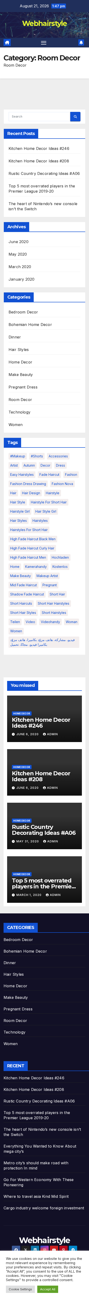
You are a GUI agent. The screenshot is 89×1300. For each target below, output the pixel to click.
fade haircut (49, 475)
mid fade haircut (23, 585)
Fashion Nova (62, 484)
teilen (15, 622)
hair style (17, 502)
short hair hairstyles (53, 603)
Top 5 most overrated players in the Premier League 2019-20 (43, 886)
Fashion (71, 475)
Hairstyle (52, 493)
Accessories (58, 456)
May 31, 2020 (28, 841)
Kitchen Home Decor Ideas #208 (39, 161)
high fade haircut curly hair (32, 548)
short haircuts (21, 603)
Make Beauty (21, 374)
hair (13, 493)
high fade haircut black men (33, 539)
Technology (19, 412)
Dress (60, 465)
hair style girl (45, 511)
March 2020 (20, 266)
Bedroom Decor (23, 312)
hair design (31, 493)
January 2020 (21, 279)
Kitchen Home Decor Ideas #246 (39, 148)
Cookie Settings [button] (20, 1289)
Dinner (15, 337)
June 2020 (18, 241)
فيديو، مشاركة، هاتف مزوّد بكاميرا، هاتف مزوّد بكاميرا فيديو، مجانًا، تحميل (42, 642)
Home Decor (20, 362)
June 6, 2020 (28, 734)
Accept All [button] (47, 1289)
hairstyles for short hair (29, 530)
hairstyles (40, 521)
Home (14, 567)
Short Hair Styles (23, 613)
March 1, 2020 (29, 895)
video (30, 622)
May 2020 (18, 254)
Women (16, 424)
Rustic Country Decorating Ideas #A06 (44, 173)
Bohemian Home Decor (30, 324)
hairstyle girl (20, 511)
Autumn (29, 465)
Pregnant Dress (23, 387)
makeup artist (47, 576)
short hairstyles (54, 613)
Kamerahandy (36, 567)
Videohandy (50, 622)
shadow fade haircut (27, 594)
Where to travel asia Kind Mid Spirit (36, 1196)
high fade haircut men (28, 557)
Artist (14, 465)
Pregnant (49, 585)
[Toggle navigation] (43, 42)
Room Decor (20, 399)
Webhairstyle (44, 23)
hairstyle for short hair (49, 502)
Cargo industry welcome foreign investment (44, 1208)
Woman (71, 622)
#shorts (37, 456)
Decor (45, 465)
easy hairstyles (22, 475)
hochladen (60, 557)
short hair (57, 594)
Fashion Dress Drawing (28, 484)
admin (52, 734)
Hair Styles (19, 349)
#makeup (17, 456)
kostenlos (60, 567)
